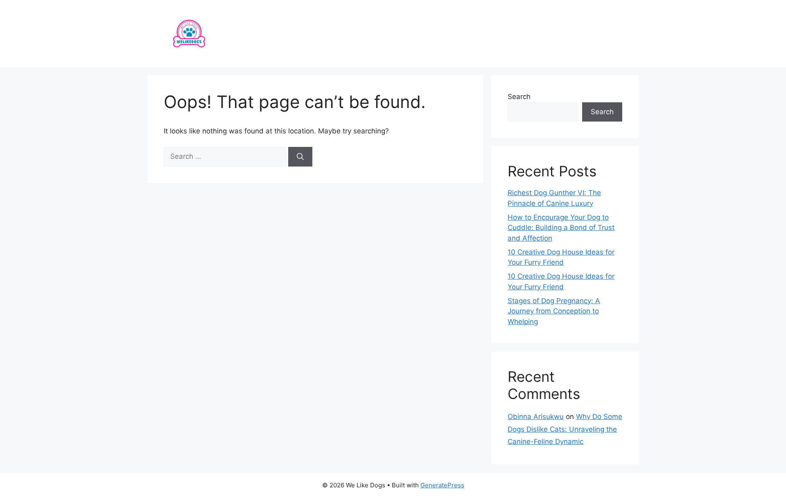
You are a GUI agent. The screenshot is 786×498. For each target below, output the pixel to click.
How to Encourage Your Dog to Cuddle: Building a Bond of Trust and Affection (561, 227)
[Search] (300, 157)
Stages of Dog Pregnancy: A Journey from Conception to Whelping (554, 311)
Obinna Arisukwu (536, 416)
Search (519, 96)
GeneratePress (442, 485)
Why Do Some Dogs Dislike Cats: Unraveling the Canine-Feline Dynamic (565, 429)
